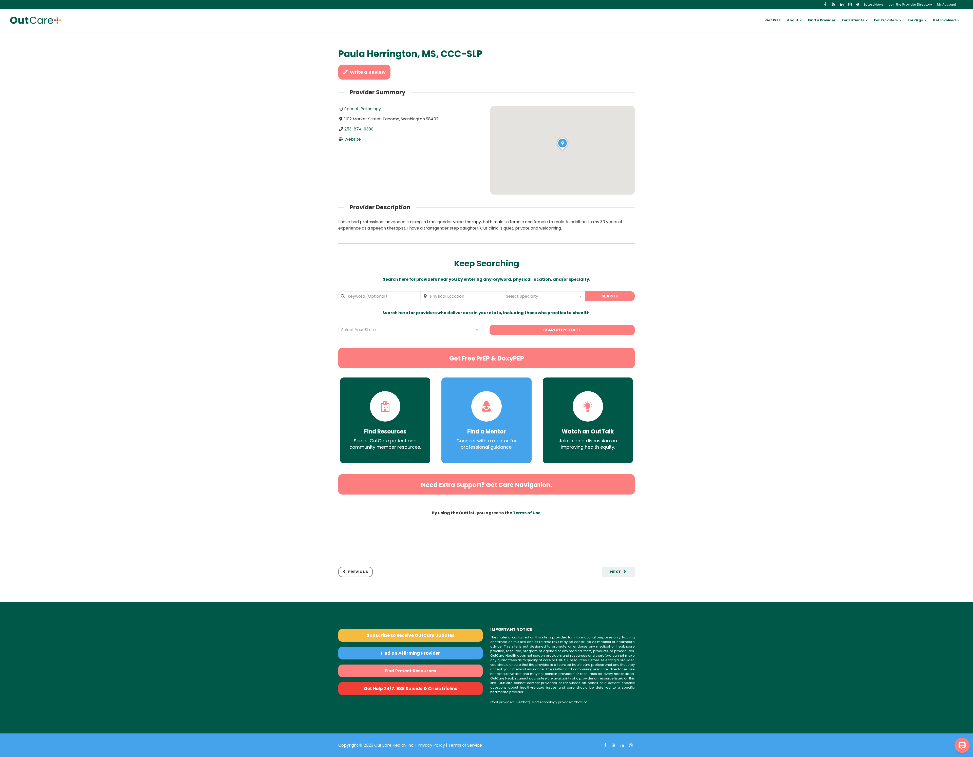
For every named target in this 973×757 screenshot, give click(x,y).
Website (352, 139)
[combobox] (379, 296)
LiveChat (522, 702)
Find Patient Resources (410, 671)
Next (615, 571)
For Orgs (915, 20)
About (792, 20)
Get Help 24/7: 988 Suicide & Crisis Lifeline (410, 689)
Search (610, 296)
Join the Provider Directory (910, 4)
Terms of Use (526, 513)
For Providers (886, 20)
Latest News (874, 4)
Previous (358, 571)
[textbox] (544, 296)
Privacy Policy (431, 745)
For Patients (853, 20)
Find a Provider (821, 20)
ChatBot (580, 702)
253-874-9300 (358, 129)
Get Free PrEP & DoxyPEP (486, 358)
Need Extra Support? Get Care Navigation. (486, 485)
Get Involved (944, 20)
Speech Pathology (362, 109)
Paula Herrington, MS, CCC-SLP (410, 53)
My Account (946, 4)
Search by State (562, 330)
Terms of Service (465, 745)
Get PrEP (773, 20)
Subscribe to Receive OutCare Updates (411, 635)
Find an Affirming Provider (410, 653)
